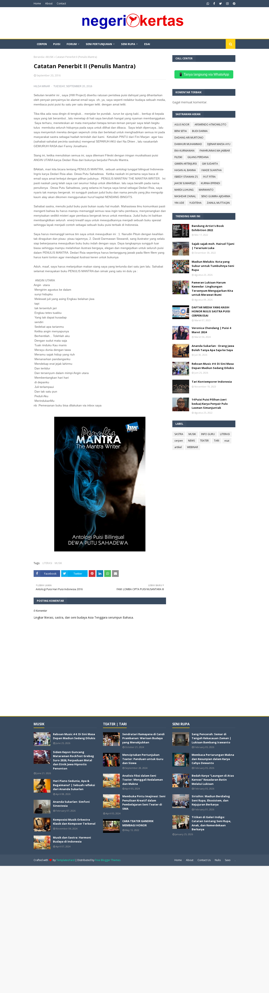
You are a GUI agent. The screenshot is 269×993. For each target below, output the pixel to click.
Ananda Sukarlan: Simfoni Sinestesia (71, 804)
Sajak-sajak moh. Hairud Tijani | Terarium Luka (213, 246)
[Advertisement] (126, 929)
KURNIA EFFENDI (210, 183)
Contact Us (204, 860)
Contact (61, 3)
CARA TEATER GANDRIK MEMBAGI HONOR (137, 823)
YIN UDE (179, 203)
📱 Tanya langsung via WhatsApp (204, 74)
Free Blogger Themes (107, 860)
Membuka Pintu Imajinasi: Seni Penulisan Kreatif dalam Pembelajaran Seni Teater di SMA (143, 802)
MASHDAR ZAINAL (185, 196)
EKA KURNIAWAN (184, 150)
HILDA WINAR (42, 86)
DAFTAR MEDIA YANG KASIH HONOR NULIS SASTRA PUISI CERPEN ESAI (211, 311)
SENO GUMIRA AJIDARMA (215, 196)
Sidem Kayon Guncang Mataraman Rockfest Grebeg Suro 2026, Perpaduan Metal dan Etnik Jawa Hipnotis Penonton (73, 760)
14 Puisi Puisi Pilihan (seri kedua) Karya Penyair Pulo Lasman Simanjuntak (210, 404)
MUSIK (49, 57)
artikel (178, 447)
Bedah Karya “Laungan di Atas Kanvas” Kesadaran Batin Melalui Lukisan (213, 780)
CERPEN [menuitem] (42, 44)
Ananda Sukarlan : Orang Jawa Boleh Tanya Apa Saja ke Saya (213, 348)
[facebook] (214, 3)
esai (226, 440)
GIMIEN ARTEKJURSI (185, 163)
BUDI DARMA (200, 131)
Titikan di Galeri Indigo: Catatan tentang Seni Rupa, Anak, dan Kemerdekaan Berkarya (211, 823)
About (49, 3)
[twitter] (220, 3)
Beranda (39, 57)
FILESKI (178, 157)
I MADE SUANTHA (211, 170)
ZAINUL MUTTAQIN (218, 203)
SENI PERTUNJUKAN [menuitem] (99, 44)
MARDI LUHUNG (184, 190)
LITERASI (47, 563)
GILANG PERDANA (198, 157)
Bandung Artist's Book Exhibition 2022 (208, 228)
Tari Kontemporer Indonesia (212, 381)
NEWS (191, 440)
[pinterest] (233, 3)
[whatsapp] (208, 3)
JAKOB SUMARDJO (185, 183)
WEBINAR (192, 447)
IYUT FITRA (209, 176)
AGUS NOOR (181, 124)
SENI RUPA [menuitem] (128, 44)
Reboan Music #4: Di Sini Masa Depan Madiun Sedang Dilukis (213, 366)
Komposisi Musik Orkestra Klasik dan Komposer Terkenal (74, 822)
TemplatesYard (65, 860)
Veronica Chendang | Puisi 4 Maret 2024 (211, 330)
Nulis (218, 860)
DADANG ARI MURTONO (188, 137)
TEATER (204, 440)
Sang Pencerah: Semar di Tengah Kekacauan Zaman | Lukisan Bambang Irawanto (211, 738)
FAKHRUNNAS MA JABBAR (215, 150)
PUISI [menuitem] (56, 44)
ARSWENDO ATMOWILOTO (210, 124)
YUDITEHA (195, 203)
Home (37, 3)
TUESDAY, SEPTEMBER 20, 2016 (72, 86)
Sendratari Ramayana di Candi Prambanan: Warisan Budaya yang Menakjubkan (143, 738)
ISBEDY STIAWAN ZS (186, 176)
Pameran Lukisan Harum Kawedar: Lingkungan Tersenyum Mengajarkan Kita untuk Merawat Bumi (212, 289)
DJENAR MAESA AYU (218, 144)
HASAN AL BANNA (185, 170)
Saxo (228, 860)
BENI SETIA (180, 131)
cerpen (178, 440)
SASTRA (178, 434)
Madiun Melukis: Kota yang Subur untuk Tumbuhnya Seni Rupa (213, 266)
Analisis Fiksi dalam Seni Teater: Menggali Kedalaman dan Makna (142, 780)
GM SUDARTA (210, 163)
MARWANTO (206, 190)
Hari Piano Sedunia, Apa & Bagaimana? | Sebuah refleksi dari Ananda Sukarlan (74, 785)
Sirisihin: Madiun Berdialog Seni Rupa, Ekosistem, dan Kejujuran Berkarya (211, 800)
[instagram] (227, 3)
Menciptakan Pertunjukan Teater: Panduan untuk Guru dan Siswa (142, 759)
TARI (216, 440)
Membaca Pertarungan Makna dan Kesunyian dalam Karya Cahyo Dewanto (213, 759)
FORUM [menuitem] (72, 44)
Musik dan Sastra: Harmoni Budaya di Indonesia (72, 840)
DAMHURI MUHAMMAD (188, 144)
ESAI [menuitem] (147, 44)
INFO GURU (208, 434)
